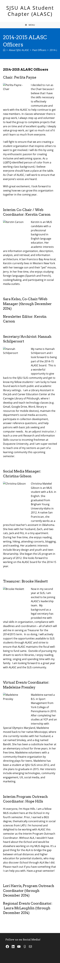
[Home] (4, 50)
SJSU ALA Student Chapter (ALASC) (30, 10)
